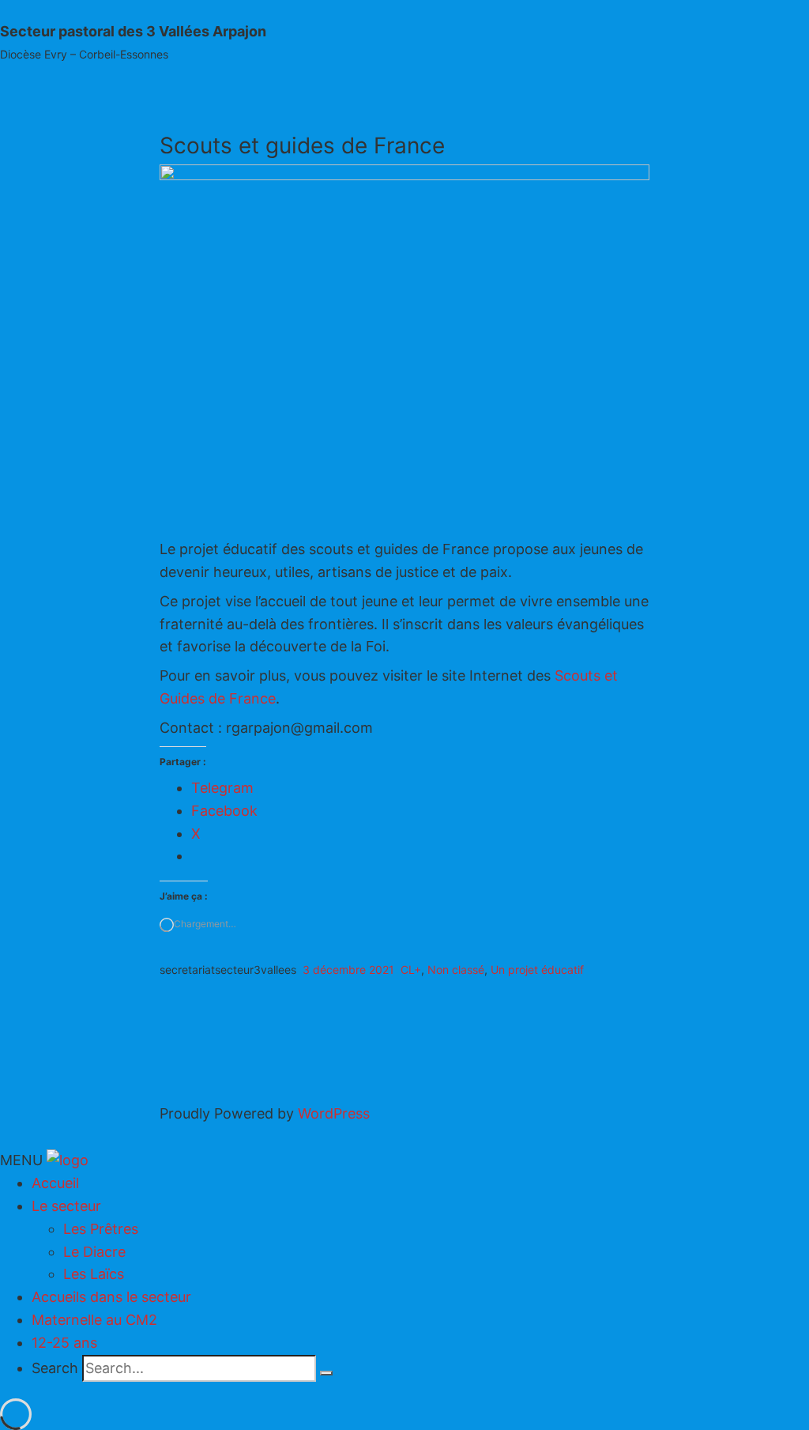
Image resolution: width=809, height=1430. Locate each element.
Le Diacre (94, 1251)
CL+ (411, 969)
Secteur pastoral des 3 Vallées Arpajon (133, 31)
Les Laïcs (93, 1274)
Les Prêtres (100, 1229)
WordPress (334, 1113)
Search (55, 1368)
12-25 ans (64, 1342)
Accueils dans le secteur (111, 1297)
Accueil (55, 1183)
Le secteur (66, 1206)
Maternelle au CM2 (94, 1319)
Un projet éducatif (537, 969)
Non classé (455, 969)
